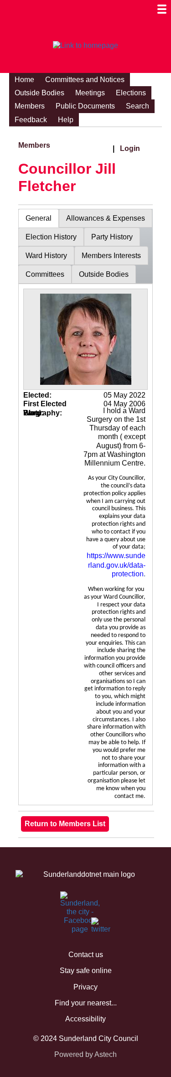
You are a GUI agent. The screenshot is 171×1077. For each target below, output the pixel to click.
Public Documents (85, 106)
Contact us (85, 954)
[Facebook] (66, 901)
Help (65, 120)
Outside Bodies (39, 93)
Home (24, 79)
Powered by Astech (85, 1054)
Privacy (85, 987)
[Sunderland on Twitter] (97, 927)
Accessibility (85, 1019)
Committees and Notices (84, 79)
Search (137, 106)
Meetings (90, 93)
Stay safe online (86, 970)
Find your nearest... (86, 1003)
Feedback (31, 120)
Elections (131, 93)
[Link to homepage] (85, 45)
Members (30, 106)
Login (130, 148)
